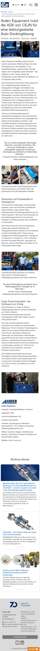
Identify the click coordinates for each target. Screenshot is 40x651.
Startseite (4, 12)
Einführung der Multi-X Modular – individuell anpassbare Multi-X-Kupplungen (16, 572)
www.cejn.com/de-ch (11, 626)
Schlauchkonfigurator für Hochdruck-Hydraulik (29, 621)
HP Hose (24, 625)
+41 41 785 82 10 (10, 622)
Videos (23, 616)
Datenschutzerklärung (28, 631)
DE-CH (17, 5)
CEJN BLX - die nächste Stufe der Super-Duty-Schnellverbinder (20, 533)
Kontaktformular (20, 637)
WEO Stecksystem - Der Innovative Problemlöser (28, 628)
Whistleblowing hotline (28, 612)
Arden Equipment (14, 440)
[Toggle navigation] (36, 4)
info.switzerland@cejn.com (13, 624)
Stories (10, 12)
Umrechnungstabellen (28, 614)
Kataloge (24, 618)
